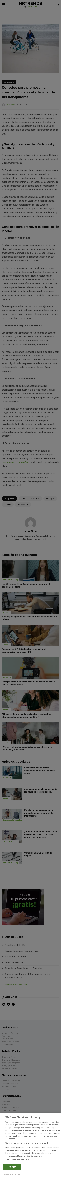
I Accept (11, 1167)
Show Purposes (11, 1174)
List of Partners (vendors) (17, 1159)
